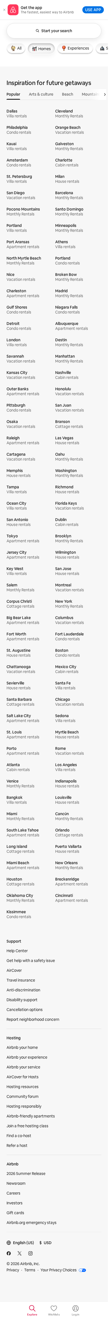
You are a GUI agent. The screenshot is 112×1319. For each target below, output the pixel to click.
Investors (15, 1203)
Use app (93, 9)
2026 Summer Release (26, 1173)
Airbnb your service (23, 1067)
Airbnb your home (22, 1047)
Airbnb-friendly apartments (31, 1116)
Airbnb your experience (27, 1057)
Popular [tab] (13, 94)
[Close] (4, 9)
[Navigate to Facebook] (9, 1253)
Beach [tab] (67, 94)
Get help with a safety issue (31, 960)
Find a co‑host (19, 1135)
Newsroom (16, 1183)
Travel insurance (21, 980)
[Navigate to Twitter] (19, 1253)
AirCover (14, 970)
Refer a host (17, 1145)
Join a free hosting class (27, 1125)
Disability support (22, 999)
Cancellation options (25, 1009)
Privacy (13, 1270)
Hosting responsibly (24, 1106)
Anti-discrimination (23, 990)
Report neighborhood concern (33, 1019)
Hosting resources (23, 1086)
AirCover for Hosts (23, 1076)
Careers (13, 1193)
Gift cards (15, 1212)
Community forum (23, 1096)
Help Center (17, 950)
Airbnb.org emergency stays (32, 1222)
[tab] (16, 48)
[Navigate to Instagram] (30, 1253)
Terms (29, 1270)
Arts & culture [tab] (41, 94)
